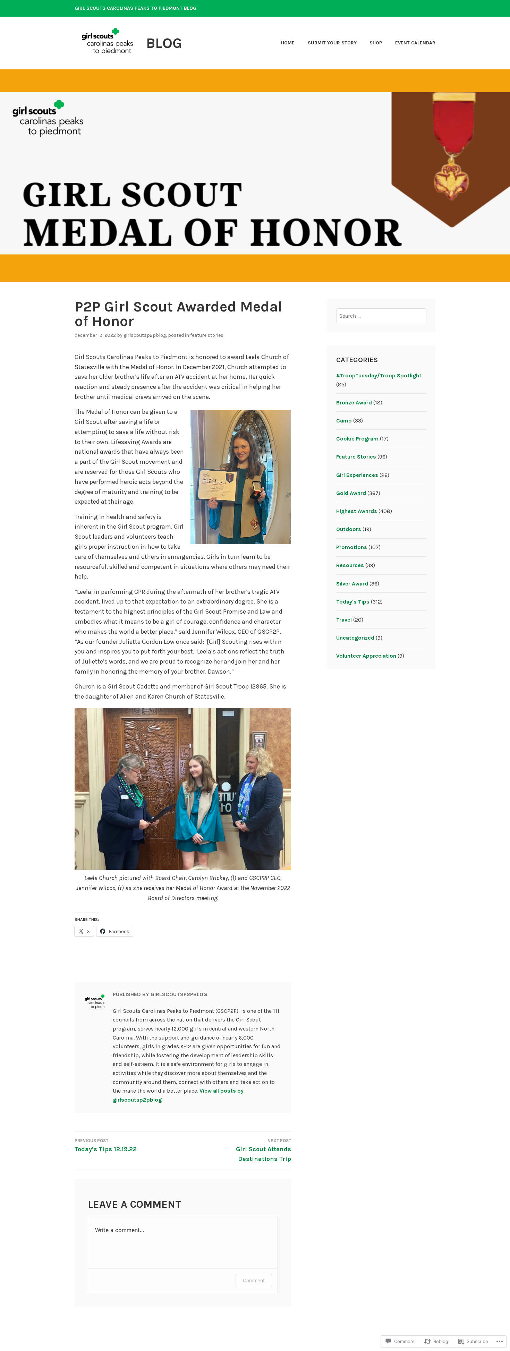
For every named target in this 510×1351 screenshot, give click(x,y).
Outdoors (348, 529)
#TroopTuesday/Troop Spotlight (379, 375)
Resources (350, 565)
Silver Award (352, 583)
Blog (164, 43)
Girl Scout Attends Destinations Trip (263, 1150)
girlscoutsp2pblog (145, 335)
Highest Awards (356, 511)
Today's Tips (352, 601)
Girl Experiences (357, 475)
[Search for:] (381, 316)
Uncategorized (355, 637)
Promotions (351, 547)
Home (288, 43)
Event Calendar (415, 43)
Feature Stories (206, 335)
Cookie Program (357, 438)
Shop (375, 43)
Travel (344, 619)
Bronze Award (354, 402)
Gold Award (351, 493)
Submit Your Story (332, 43)
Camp (344, 420)
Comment (254, 1280)
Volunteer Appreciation (366, 655)
